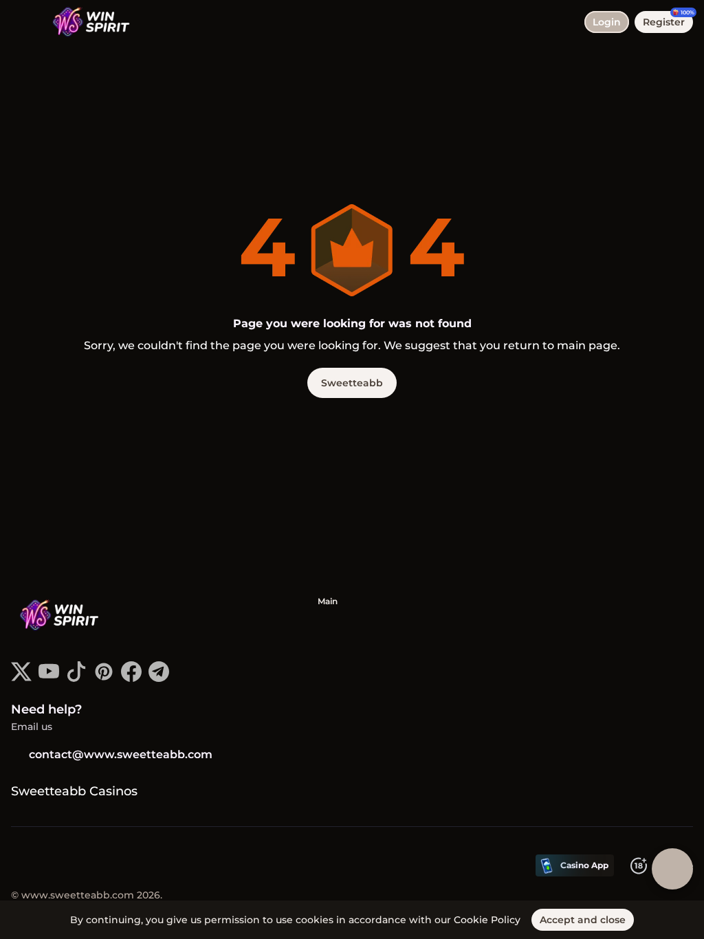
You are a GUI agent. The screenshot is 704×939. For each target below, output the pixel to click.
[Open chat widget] (672, 869)
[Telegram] (158, 678)
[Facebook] (131, 678)
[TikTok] (76, 678)
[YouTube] (48, 678)
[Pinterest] (104, 678)
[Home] (84, 22)
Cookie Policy (487, 920)
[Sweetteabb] (62, 617)
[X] (21, 678)
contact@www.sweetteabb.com (120, 754)
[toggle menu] (22, 22)
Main (328, 601)
